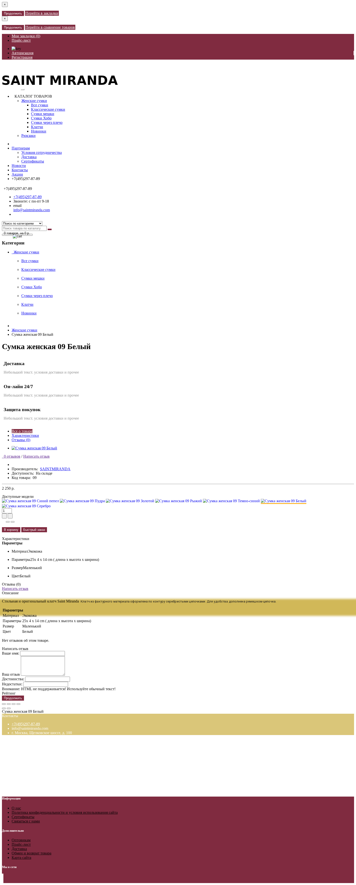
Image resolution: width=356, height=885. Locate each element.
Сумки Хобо (41, 118)
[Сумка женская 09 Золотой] (130, 501)
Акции (17, 174)
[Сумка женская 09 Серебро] (26, 506)
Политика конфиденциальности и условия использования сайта (65, 812)
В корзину (11, 530)
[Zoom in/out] (18, 704)
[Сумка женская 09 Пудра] (82, 501)
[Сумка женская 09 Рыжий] (178, 501)
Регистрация (22, 57)
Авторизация (22, 53)
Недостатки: (12, 684)
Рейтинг (9, 693)
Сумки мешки (42, 114)
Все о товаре (22, 431)
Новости (19, 166)
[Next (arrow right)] (9, 708)
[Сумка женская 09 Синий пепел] (30, 501)
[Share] (9, 704)
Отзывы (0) (21, 440)
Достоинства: (13, 679)
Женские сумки (34, 101)
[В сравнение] (13, 522)
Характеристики (25, 435)
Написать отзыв (36, 456)
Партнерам (21, 148)
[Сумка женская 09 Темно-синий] (231, 501)
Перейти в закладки (41, 13)
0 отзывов (11, 456)
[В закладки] (8, 522)
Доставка (29, 157)
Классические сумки (48, 109)
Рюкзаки (28, 135)
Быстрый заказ (34, 530)
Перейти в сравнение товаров (50, 27)
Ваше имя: (10, 653)
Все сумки (39, 105)
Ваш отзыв (11, 674)
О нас (16, 808)
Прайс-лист (21, 40)
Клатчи (37, 127)
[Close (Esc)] (4, 704)
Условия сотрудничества (41, 152)
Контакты (20, 170)
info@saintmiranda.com (31, 210)
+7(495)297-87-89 (27, 197)
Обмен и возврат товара (31, 853)
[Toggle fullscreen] (13, 704)
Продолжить (13, 13)
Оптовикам (21, 840)
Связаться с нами (26, 821)
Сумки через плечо (46, 122)
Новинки (38, 131)
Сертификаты (32, 161)
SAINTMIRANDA (55, 469)
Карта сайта (21, 857)
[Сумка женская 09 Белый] (34, 448)
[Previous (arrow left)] (4, 708)
